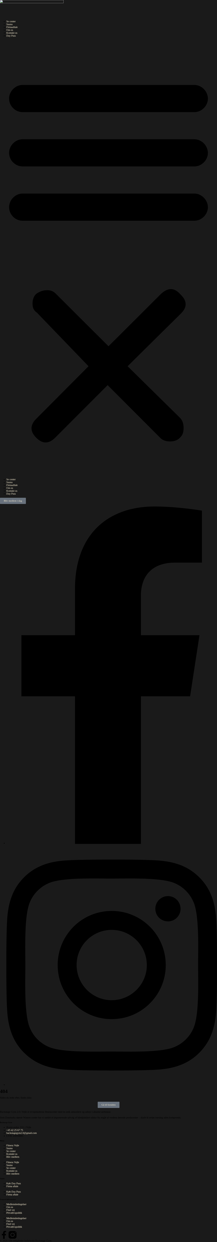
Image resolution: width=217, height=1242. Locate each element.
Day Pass (11, 35)
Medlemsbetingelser (16, 1204)
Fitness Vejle (12, 1145)
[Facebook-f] (4, 1235)
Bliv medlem (12, 1156)
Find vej (10, 1210)
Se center (11, 21)
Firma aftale (12, 1186)
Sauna (9, 24)
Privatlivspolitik (14, 1212)
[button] (108, 257)
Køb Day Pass (13, 1183)
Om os (9, 30)
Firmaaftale (12, 27)
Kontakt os (11, 32)
